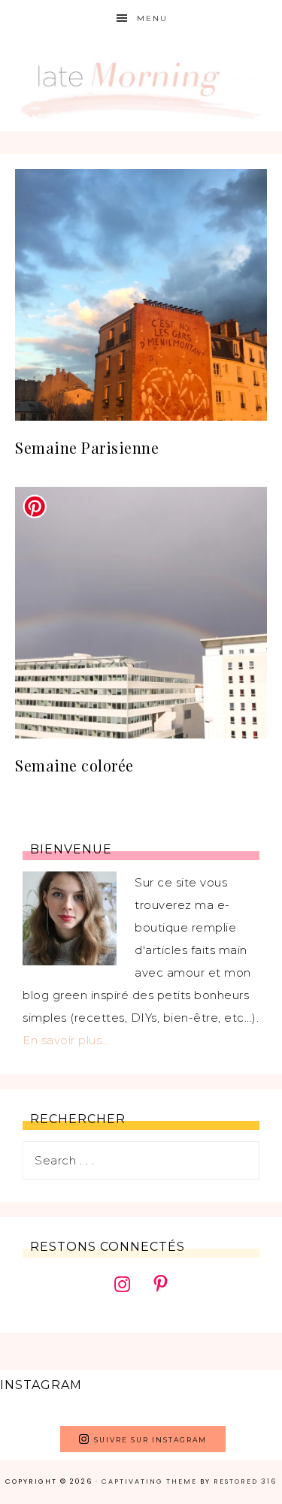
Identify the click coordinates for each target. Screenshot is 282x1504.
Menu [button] (152, 18)
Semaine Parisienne (87, 447)
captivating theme (149, 1481)
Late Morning (141, 84)
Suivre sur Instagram (150, 1440)
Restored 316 (245, 1481)
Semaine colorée (74, 765)
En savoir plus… (66, 1040)
